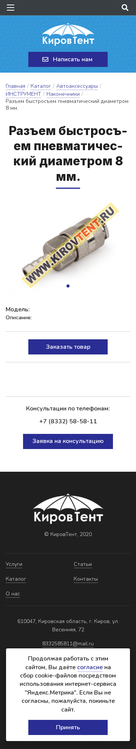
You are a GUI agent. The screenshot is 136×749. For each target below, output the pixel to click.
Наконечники (63, 94)
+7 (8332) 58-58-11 (68, 421)
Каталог (41, 86)
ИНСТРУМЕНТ (23, 94)
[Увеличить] (68, 247)
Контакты (86, 579)
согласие (90, 667)
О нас (13, 593)
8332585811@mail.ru (68, 643)
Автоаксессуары (77, 86)
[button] (68, 285)
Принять (68, 727)
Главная (15, 86)
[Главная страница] (68, 34)
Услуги (14, 564)
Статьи (83, 564)
